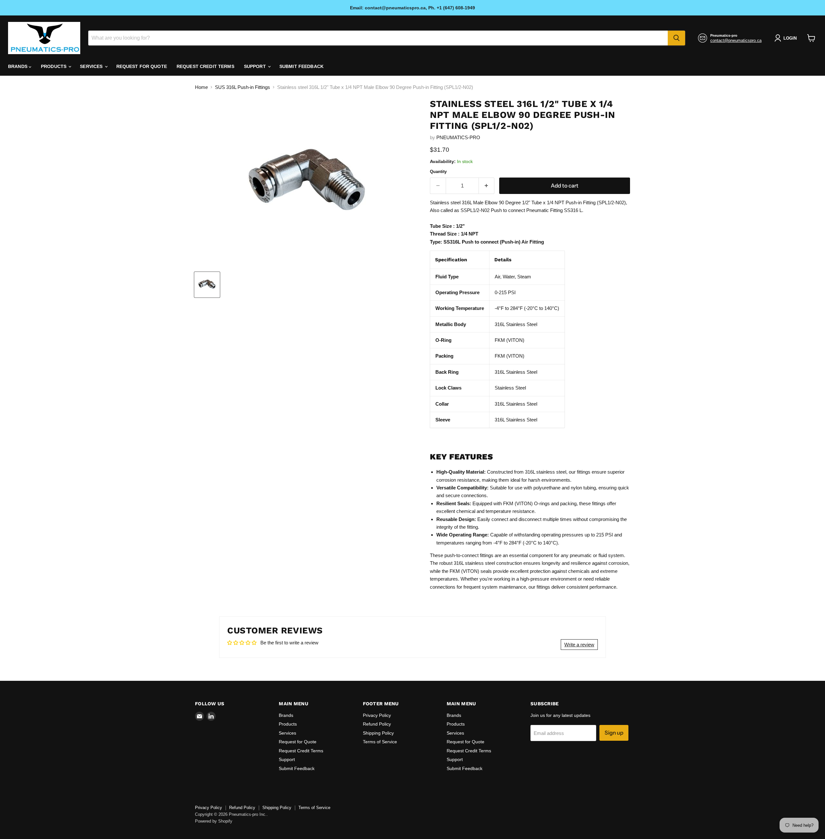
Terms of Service (380, 741)
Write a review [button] (579, 644)
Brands (18, 66)
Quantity (438, 171)
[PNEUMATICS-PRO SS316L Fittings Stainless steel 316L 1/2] (207, 284)
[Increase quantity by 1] (487, 186)
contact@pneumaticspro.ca (736, 40)
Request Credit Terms (205, 66)
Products (54, 66)
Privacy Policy (377, 715)
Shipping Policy (378, 733)
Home (201, 87)
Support (255, 66)
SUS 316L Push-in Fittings (242, 87)
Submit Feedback (301, 66)
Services (92, 66)
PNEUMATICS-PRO (458, 137)
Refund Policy (377, 724)
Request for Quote (141, 66)
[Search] (676, 38)
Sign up (614, 732)
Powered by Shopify (213, 821)
